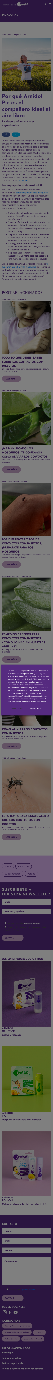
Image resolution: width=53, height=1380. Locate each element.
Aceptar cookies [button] (35, 708)
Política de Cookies (38, 702)
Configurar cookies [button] (15, 708)
